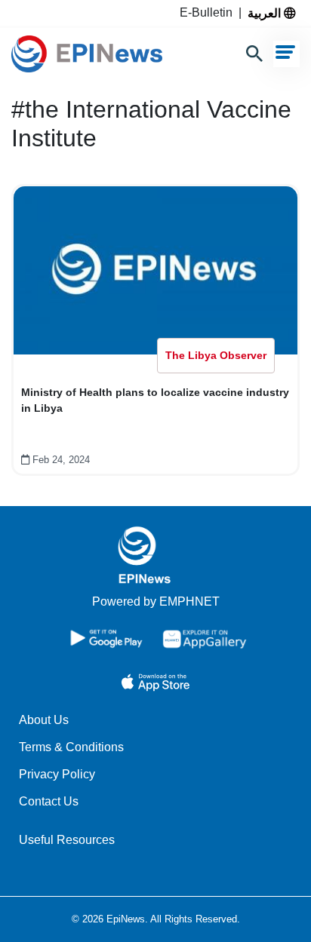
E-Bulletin (209, 12)
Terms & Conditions (71, 747)
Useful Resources (67, 839)
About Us (44, 719)
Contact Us (49, 801)
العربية (266, 13)
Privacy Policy (57, 774)
